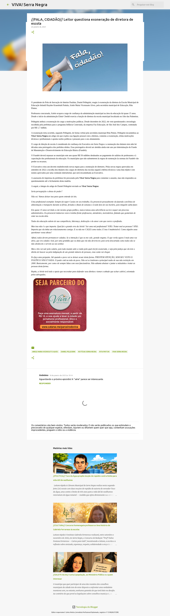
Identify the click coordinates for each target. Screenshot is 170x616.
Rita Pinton (104, 352)
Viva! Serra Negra (119, 352)
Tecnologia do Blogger (86, 607)
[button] (32, 32)
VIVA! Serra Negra (29, 4)
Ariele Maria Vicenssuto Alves (45, 352)
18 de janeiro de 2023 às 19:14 (61, 375)
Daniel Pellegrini (68, 352)
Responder (45, 383)
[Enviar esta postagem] (32, 349)
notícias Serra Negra (87, 352)
